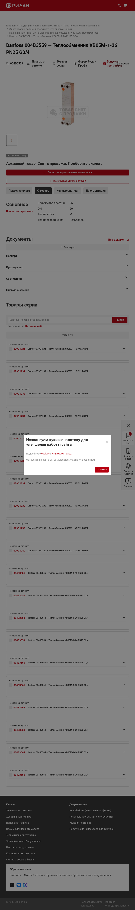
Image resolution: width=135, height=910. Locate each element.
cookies (45, 453)
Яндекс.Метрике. (62, 453)
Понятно (102, 469)
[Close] (107, 442)
